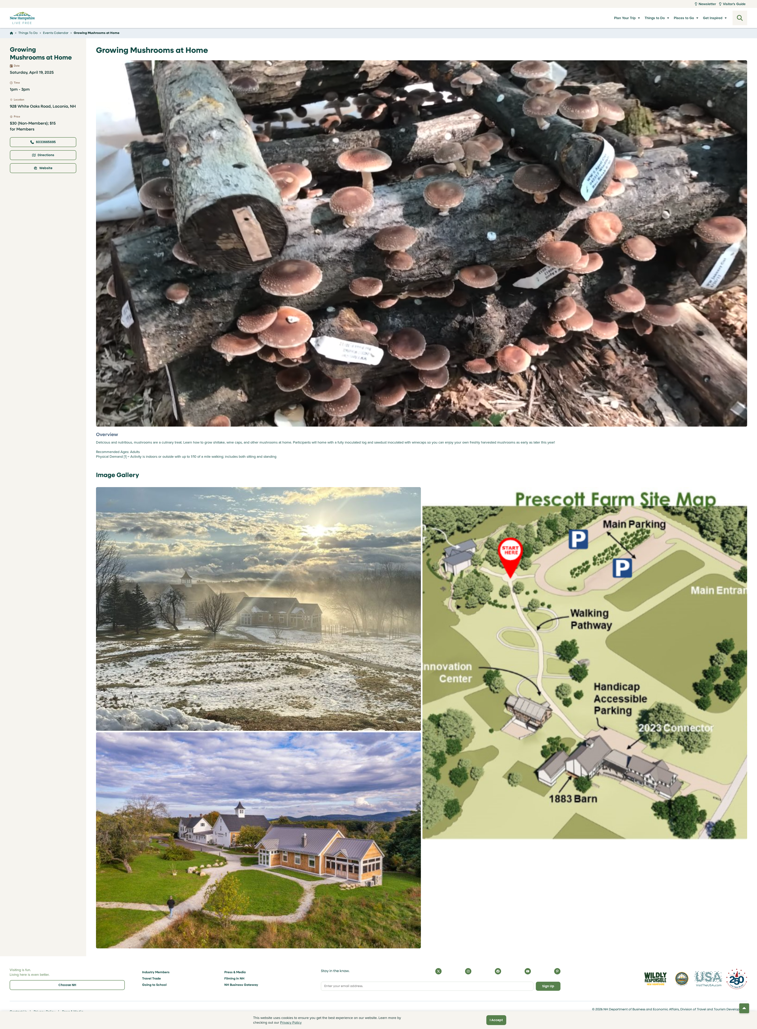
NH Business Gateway (241, 985)
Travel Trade (151, 978)
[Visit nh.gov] (681, 978)
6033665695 (46, 142)
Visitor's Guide (734, 4)
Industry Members (156, 972)
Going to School (154, 985)
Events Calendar (55, 33)
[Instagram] (468, 971)
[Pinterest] (557, 971)
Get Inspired (712, 18)
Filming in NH (234, 978)
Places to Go (684, 18)
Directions (46, 155)
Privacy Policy (291, 1022)
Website (45, 168)
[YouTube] (528, 971)
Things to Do (655, 18)
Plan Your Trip (625, 18)
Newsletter (707, 4)
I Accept (496, 1020)
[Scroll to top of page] (744, 1008)
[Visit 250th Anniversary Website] (736, 978)
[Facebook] (498, 971)
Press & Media (235, 972)
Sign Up (548, 986)
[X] (438, 971)
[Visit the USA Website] (708, 978)
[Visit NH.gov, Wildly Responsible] (655, 978)
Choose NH (67, 985)
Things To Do (28, 33)
